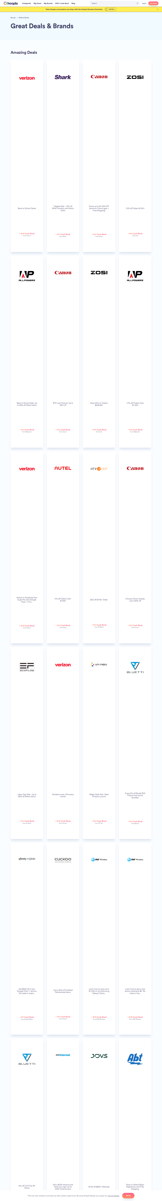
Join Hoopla (153, 3)
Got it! (128, 1195)
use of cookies (113, 1195)
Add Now (111, 9)
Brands (13, 17)
